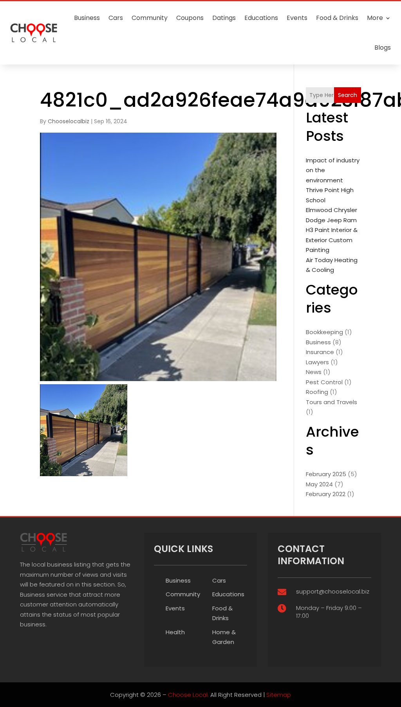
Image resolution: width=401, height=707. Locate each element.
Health (175, 632)
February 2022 (325, 494)
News (314, 372)
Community (150, 17)
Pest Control (324, 382)
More (375, 17)
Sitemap (278, 695)
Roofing (317, 392)
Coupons (190, 17)
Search (347, 95)
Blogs (382, 47)
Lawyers (317, 362)
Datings (224, 17)
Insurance (320, 352)
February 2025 (326, 474)
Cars (115, 17)
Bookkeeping (324, 332)
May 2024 (319, 484)
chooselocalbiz (68, 121)
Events (297, 17)
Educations (261, 17)
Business (87, 17)
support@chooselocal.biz (332, 591)
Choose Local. (188, 695)
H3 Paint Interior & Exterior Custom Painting (332, 240)
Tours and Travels (331, 402)
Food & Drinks (337, 17)
